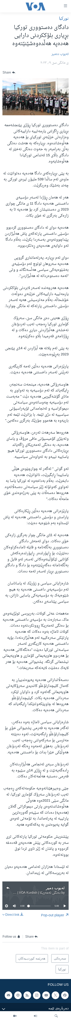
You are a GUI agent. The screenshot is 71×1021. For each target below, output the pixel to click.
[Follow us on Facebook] (65, 995)
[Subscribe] (8, 995)
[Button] (9, 73)
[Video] (15, 1016)
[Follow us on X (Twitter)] (55, 995)
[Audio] (35, 1016)
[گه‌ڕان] (56, 1016)
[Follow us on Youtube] (46, 995)
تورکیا (64, 18)
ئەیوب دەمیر (60, 54)
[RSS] (27, 995)
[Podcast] (18, 995)
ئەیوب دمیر (55, 888)
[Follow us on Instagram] (36, 995)
